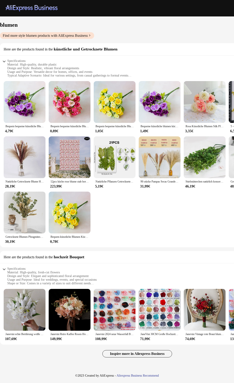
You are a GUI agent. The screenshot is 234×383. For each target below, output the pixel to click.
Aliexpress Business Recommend (138, 375)
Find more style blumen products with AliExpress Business (45, 35)
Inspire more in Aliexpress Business (137, 354)
